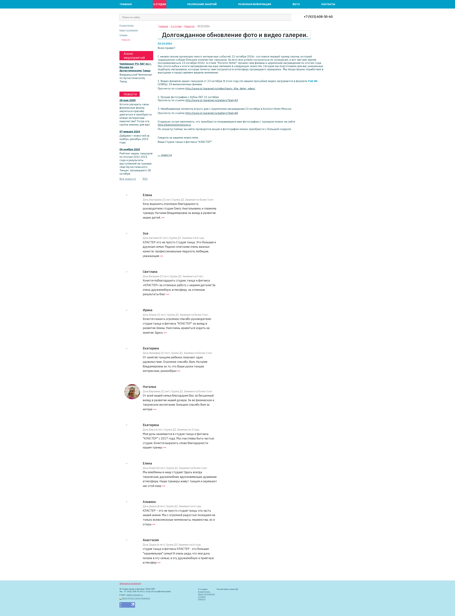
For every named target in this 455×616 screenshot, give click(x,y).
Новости (126, 40)
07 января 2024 (129, 131)
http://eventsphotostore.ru (174, 124)
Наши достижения (128, 30)
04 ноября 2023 (129, 149)
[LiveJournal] (179, 583)
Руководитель (126, 25)
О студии (159, 4)
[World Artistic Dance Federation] (134, 598)
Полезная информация (254, 4)
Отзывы (123, 35)
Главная (126, 4)
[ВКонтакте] (183, 583)
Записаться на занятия (130, 583)
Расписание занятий (202, 4)
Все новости (127, 178)
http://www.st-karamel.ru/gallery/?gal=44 (211, 113)
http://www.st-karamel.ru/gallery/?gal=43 (211, 100)
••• (163, 217)
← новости (165, 155)
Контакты (328, 4)
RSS (145, 178)
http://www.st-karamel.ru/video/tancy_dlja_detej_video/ (220, 88)
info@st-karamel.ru (134, 595)
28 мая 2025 (127, 100)
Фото (296, 4)
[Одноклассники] (187, 583)
